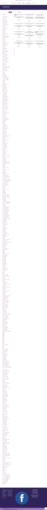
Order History (10, 491)
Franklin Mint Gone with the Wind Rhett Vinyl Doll (19, 34)
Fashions (28, 42)
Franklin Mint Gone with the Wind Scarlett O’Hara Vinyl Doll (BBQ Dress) (29, 35)
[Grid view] (14, 12)
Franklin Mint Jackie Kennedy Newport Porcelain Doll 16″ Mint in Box (29, 17)
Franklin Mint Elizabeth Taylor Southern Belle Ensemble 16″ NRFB (39, 43)
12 (42, 12)
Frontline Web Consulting (20, 509)
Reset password (10, 494)
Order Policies (4, 491)
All (44, 12)
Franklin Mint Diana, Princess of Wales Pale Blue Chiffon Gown (39, 34)
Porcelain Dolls (30, 16)
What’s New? (4, 494)
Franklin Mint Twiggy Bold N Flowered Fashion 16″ (18, 43)
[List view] (16, 12)
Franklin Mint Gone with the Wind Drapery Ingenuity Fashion (29, 26)
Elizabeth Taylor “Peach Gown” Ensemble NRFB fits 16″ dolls (29, 43)
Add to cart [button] (19, 20)
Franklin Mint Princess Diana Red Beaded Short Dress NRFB (19, 17)
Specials (3, 492)
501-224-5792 (25, 0)
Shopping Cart (10, 495)
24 (43, 12)
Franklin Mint (27, 16)
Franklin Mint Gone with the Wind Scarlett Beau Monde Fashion (40, 26)
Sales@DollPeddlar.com (29, 0)
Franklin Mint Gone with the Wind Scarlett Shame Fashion (19, 26)
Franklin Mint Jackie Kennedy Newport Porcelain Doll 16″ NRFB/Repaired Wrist (39, 17)
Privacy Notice (4, 495)
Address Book (10, 492)
